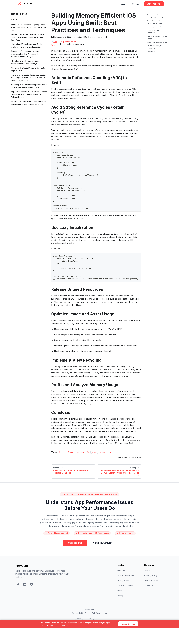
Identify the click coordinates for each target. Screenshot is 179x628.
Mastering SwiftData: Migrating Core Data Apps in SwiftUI (28, 69)
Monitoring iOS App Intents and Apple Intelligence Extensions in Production (26, 45)
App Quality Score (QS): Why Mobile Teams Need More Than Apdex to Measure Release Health (29, 94)
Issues (120, 590)
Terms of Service (152, 580)
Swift (94, 452)
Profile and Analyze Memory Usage (154, 47)
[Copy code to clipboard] (138, 152)
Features (121, 570)
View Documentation (102, 543)
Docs (123, 4)
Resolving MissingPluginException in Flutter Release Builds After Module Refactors (28, 102)
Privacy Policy (150, 575)
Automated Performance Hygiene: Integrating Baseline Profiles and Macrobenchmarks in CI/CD (25, 54)
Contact (147, 570)
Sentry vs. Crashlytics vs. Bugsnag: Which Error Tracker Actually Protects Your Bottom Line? (29, 27)
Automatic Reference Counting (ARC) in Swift (155, 16)
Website (135, 4)
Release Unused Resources (153, 31)
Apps (61, 452)
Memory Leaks (106, 452)
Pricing (120, 595)
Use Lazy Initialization (155, 27)
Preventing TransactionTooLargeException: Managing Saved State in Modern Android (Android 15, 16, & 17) (29, 78)
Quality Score (123, 580)
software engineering (75, 452)
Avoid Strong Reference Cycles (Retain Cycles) (156, 22)
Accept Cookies (128, 624)
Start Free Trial (154, 4)
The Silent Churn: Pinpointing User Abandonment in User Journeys (25, 62)
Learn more (63, 625)
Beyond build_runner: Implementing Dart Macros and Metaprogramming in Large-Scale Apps (27, 37)
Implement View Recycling (157, 42)
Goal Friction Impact (126, 575)
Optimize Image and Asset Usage (157, 37)
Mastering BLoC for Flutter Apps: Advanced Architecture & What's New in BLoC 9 (29, 86)
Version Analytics (125, 585)
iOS (88, 452)
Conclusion (151, 52)
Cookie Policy (150, 585)
